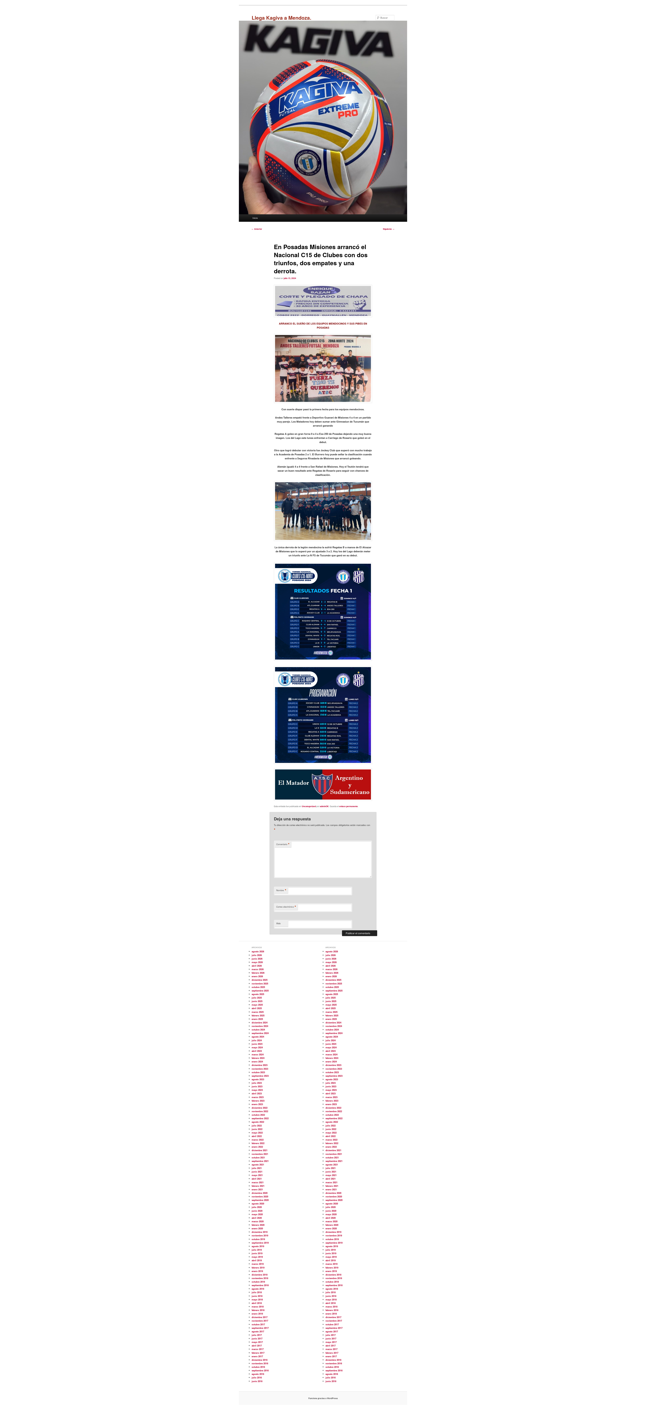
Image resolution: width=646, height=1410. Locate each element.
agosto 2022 (258, 1121)
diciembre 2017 (259, 1317)
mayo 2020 (257, 1214)
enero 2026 (257, 976)
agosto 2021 (258, 1164)
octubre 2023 (258, 1072)
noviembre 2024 (260, 1026)
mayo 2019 (257, 1256)
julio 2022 (257, 1125)
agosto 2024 (258, 1036)
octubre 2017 (258, 1324)
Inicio (255, 218)
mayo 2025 (257, 1004)
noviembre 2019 (260, 1235)
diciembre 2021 (259, 1150)
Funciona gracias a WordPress (323, 1398)
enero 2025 (257, 1019)
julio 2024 (257, 1040)
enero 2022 (257, 1146)
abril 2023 (257, 1093)
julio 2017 (257, 1335)
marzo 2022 (258, 1139)
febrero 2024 (258, 1058)
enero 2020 (257, 1228)
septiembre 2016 (260, 1370)
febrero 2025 (258, 1015)
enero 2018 (257, 1313)
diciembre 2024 (259, 1022)
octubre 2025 (258, 987)
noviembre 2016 (260, 1363)
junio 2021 (257, 1171)
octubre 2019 (258, 1239)
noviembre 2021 (260, 1154)
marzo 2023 (258, 1097)
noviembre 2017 (260, 1320)
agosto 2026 (258, 951)
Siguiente (388, 228)
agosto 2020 (258, 1203)
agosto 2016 (258, 1374)
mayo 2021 (257, 1175)
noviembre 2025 (260, 983)
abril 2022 (257, 1136)
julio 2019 (257, 1249)
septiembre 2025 (260, 990)
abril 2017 (257, 1345)
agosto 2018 (258, 1288)
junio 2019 (257, 1253)
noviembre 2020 (260, 1196)
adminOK (324, 806)
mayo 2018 (257, 1299)
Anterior (257, 228)
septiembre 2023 (260, 1075)
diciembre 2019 (259, 1232)
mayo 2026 (257, 962)
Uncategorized (309, 806)
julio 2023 (257, 1082)
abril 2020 (257, 1217)
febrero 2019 (258, 1267)
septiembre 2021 (260, 1161)
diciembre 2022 (259, 1107)
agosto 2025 (258, 994)
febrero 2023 (258, 1100)
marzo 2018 (258, 1306)
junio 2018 (257, 1296)
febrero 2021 (258, 1185)
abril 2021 (257, 1178)
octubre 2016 (258, 1366)
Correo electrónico (286, 906)
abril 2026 (257, 965)
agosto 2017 (258, 1331)
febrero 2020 (258, 1224)
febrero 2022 (258, 1143)
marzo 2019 (258, 1263)
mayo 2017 (257, 1342)
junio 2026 (257, 958)
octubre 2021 (258, 1157)
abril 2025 (257, 1008)
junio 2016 (257, 1381)
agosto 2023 (258, 1079)
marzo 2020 (258, 1221)
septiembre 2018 (260, 1285)
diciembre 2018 (259, 1274)
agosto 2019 (258, 1246)
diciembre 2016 (259, 1359)
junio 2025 (257, 1001)
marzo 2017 (258, 1349)
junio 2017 (257, 1338)
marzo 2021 (258, 1182)
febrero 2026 (258, 972)
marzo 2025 (258, 1012)
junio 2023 (257, 1086)
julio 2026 (257, 955)
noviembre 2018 (260, 1278)
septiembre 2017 (260, 1327)
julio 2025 (257, 997)
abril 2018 (257, 1303)
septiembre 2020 (260, 1200)
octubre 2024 (258, 1029)
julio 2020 (257, 1207)
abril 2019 (257, 1260)
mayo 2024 (257, 1047)
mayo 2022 (257, 1132)
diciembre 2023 (259, 1065)
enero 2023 (257, 1104)
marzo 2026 (258, 969)
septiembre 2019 (260, 1242)
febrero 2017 (258, 1352)
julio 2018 (257, 1292)
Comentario (283, 844)
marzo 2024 (258, 1054)
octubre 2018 (258, 1281)
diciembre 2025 (259, 979)
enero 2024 (257, 1061)
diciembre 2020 (259, 1193)
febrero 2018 (258, 1310)
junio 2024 (257, 1043)
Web (278, 923)
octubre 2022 (258, 1114)
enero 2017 (257, 1356)
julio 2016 (257, 1377)
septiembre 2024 (260, 1033)
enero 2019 (257, 1271)
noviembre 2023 (260, 1068)
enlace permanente (348, 806)
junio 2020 (257, 1210)
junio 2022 (257, 1129)
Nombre (281, 890)
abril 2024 (257, 1050)
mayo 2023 (257, 1089)
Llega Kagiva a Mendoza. (281, 17)
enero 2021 (257, 1189)
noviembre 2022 (260, 1111)
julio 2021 (257, 1168)
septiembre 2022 (260, 1118)
